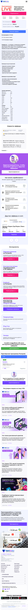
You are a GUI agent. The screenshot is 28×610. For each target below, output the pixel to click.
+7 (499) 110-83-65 (6, 554)
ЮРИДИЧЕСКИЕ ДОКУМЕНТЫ (8, 583)
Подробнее (14, 234)
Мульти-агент (4, 566)
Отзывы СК (3, 568)
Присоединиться (14, 524)
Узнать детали (10, 290)
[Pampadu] (5, 2)
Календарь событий (5, 565)
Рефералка (16, 571)
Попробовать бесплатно (13, 309)
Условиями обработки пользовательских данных (8, 607)
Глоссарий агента (18, 565)
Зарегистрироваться (14, 172)
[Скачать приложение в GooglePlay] (5, 598)
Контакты (16, 570)
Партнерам (16, 566)
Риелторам (16, 563)
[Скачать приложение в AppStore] (14, 598)
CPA (3, 578)
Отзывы (3, 571)
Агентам (3, 563)
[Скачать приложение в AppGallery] (23, 598)
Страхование (5, 574)
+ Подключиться (14, 13)
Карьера (3, 570)
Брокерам (16, 568)
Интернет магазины (5, 362)
